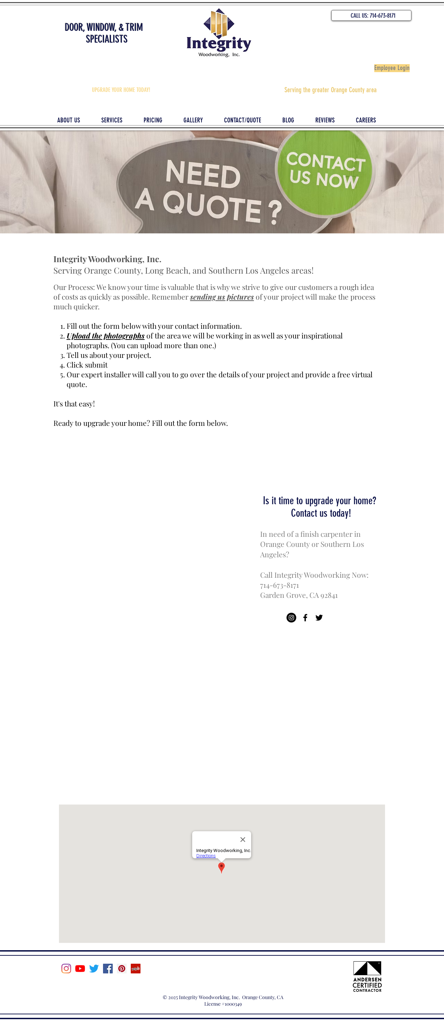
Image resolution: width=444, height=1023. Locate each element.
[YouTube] (80, 968)
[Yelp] (135, 968)
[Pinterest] (122, 968)
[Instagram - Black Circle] (291, 617)
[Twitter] (94, 968)
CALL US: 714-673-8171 (373, 15)
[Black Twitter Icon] (319, 617)
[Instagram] (66, 968)
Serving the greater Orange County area (330, 90)
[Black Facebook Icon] (305, 617)
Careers (222, 976)
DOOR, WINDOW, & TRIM (104, 27)
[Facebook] (108, 968)
